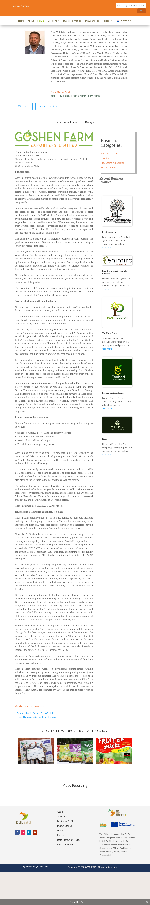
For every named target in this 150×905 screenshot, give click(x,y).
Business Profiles (72, 21)
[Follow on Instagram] (23, 832)
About (31, 21)
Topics (106, 21)
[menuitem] (123, 21)
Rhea (104, 439)
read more (107, 247)
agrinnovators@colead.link (35, 866)
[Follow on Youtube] (35, 832)
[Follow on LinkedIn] (29, 832)
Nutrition (105, 158)
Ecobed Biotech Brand (112, 393)
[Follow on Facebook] (17, 832)
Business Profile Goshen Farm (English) (35, 713)
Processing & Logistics (112, 163)
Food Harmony (109, 232)
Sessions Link (48, 106)
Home (21, 21)
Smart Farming (108, 167)
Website (23, 106)
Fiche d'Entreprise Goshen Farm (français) (37, 716)
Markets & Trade (109, 153)
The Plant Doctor (110, 333)
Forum (41, 21)
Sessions (52, 21)
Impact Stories (92, 21)
